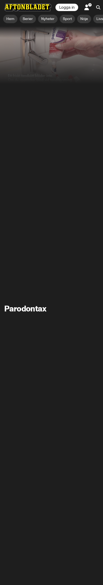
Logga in (66, 7)
